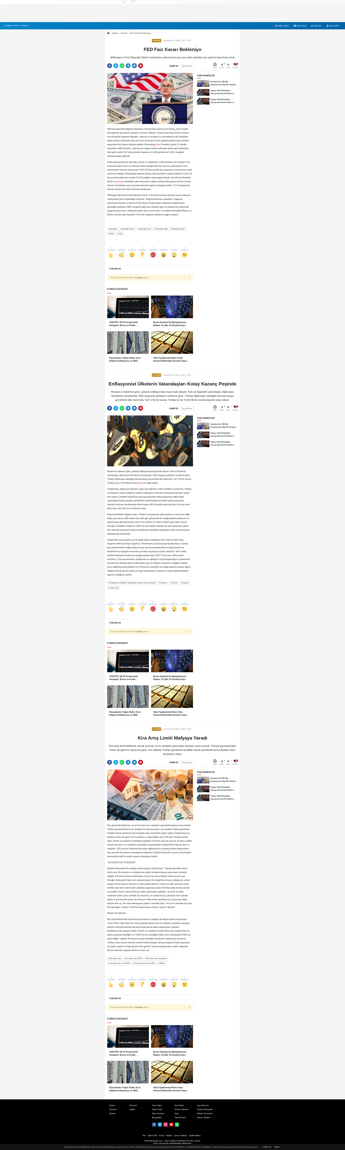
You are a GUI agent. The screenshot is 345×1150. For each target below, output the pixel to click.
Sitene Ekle (152, 1136)
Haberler (115, 33)
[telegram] (128, 65)
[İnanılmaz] (174, 250)
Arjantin (142, 483)
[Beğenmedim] (142, 250)
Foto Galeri (301, 25)
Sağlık (132, 1109)
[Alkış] (121, 250)
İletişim (169, 1136)
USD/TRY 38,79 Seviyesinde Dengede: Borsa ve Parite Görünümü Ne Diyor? (123, 324)
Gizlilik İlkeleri (195, 1136)
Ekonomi (124, 33)
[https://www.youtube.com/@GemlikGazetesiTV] (171, 1125)
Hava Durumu (203, 1105)
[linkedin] (134, 65)
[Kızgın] (153, 250)
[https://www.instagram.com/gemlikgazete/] (165, 1125)
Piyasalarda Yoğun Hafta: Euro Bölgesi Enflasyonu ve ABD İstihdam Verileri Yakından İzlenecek (127, 360)
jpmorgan (119, 181)
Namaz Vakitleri (203, 1117)
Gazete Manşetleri (205, 1109)
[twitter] (115, 65)
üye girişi (138, 278)
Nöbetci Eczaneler (205, 1113)
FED (175, 185)
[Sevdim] (132, 250)
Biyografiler (157, 1117)
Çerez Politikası (180, 1136)
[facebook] (109, 65)
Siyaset (112, 1113)
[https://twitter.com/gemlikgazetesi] (160, 1125)
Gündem (113, 1109)
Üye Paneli (334, 25)
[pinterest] (140, 65)
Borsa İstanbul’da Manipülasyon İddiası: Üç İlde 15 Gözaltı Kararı (169, 323)
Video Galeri (283, 25)
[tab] (115, 268)
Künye (161, 1136)
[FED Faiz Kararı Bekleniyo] (150, 98)
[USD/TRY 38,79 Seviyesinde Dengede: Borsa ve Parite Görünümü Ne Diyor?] (128, 307)
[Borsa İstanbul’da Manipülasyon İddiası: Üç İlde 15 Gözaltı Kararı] (172, 307)
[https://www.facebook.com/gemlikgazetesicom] (154, 1125)
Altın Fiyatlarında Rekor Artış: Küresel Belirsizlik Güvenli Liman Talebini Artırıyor (170, 360)
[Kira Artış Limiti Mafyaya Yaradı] (150, 795)
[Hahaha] (164, 250)
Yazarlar (317, 25)
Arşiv (177, 1113)
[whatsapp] (122, 65)
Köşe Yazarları (158, 1113)
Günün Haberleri (182, 1109)
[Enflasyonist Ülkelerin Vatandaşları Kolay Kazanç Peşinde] (150, 441)
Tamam (276, 1147)
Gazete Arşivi (180, 1117)
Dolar (158, 144)
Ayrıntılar (267, 1147)
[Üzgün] (185, 250)
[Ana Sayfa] (108, 33)
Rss (144, 1136)
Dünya (112, 1105)
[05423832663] (177, 1125)
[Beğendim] (111, 250)
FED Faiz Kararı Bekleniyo (140, 33)
